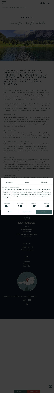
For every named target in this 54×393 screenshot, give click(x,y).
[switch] (20, 206)
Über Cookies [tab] (44, 182)
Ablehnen (10, 211)
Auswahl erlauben (27, 211)
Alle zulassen (44, 211)
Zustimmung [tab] (9, 182)
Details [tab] (27, 182)
